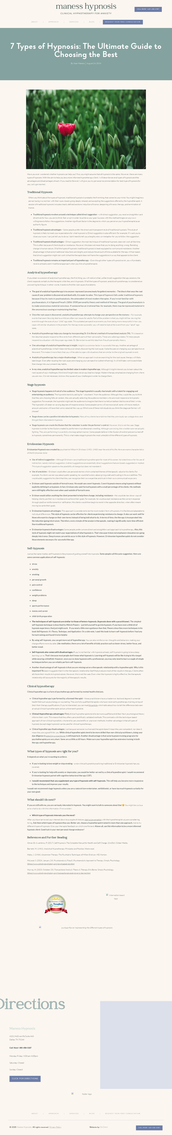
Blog (92, 22)
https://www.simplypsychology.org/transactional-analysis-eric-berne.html (58, 873)
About (34, 22)
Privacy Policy (55, 1127)
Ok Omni (104, 1127)
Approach (54, 22)
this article (93, 705)
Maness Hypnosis (24, 1127)
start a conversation (93, 819)
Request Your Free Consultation (122, 22)
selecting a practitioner (56, 736)
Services (74, 22)
